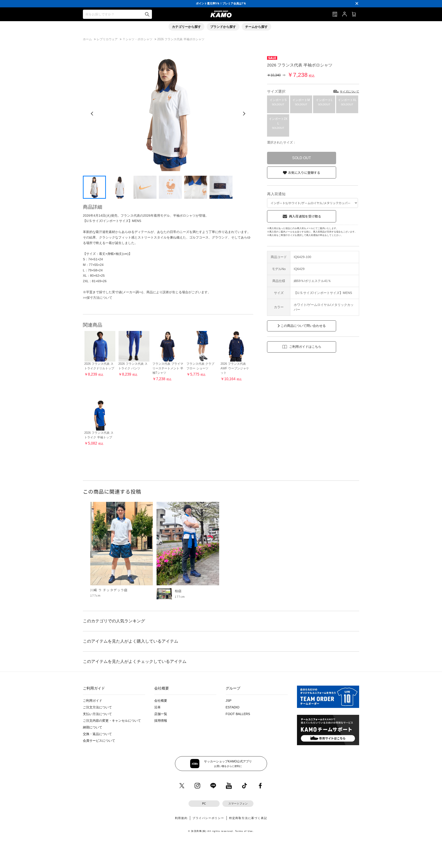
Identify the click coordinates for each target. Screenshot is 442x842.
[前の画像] (92, 113)
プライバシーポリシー (208, 818)
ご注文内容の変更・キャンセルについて (112, 720)
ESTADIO (232, 707)
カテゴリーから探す (186, 27)
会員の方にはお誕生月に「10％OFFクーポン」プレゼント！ (221, 3)
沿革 (157, 707)
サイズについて (349, 91)
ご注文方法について (97, 707)
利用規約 (181, 818)
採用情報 (160, 720)
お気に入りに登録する (304, 172)
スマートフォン (238, 803)
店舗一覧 (160, 714)
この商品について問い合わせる (303, 326)
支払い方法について (97, 714)
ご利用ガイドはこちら (305, 346)
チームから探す (256, 27)
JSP (228, 700)
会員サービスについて (99, 740)
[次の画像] (244, 113)
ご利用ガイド (92, 700)
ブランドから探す (223, 27)
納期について (92, 727)
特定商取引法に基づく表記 (248, 818)
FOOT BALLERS (238, 714)
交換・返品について (97, 734)
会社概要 (160, 700)
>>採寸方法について (97, 297)
